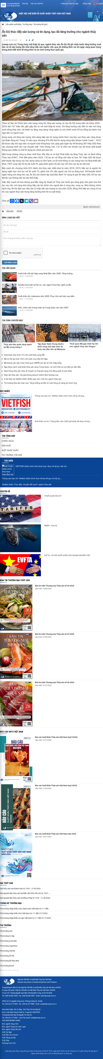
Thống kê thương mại (11, 903)
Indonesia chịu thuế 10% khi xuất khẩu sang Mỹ (24, 354)
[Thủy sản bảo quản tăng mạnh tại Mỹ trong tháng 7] (18, 333)
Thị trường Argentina (8, 946)
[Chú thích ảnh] (52, 87)
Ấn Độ (19, 211)
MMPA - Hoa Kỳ (50, 526)
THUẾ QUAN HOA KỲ (52, 496)
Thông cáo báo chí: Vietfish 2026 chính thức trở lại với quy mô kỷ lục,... (32, 478)
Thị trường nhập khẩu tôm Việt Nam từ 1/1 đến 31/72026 (24, 913)
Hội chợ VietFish (37, 4)
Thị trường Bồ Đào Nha (9, 961)
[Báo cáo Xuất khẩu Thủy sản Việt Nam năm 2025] (16, 855)
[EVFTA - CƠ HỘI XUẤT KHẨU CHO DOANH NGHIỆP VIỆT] (20, 565)
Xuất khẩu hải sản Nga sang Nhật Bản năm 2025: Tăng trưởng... (46, 273)
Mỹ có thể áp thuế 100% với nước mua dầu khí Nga (26, 358)
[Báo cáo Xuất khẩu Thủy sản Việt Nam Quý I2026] (16, 807)
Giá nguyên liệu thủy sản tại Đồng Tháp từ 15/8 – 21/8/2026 (25, 898)
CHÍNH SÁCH (8, 441)
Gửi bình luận (10, 262)
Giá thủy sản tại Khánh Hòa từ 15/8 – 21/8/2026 (20, 888)
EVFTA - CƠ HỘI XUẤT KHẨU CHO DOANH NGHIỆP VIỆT (67, 555)
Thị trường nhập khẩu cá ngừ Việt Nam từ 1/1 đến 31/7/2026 (25, 918)
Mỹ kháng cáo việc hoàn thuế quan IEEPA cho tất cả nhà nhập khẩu (33, 362)
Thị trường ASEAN (7, 951)
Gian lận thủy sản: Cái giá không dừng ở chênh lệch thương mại (31, 375)
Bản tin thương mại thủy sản (15, 580)
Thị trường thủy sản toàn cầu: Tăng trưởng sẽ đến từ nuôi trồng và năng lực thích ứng (40, 383)
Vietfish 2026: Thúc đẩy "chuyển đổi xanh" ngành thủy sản (27, 484)
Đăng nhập (86, 4)
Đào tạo (25, 4)
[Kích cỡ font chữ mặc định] (29, 40)
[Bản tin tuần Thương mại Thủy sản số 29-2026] (16, 656)
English (100, 4)
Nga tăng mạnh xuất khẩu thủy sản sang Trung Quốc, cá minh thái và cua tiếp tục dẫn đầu (42, 366)
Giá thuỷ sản (6, 883)
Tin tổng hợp (8, 436)
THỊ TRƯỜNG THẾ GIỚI (12, 455)
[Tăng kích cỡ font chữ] (32, 40)
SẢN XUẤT (6, 445)
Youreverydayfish (13, 4)
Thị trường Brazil (7, 966)
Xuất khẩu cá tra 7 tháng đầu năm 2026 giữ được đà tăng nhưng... (63, 421)
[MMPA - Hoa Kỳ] (20, 538)
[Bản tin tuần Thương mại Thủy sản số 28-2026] (16, 703)
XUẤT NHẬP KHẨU (10, 450)
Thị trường (5, 925)
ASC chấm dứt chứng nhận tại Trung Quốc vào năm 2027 (43, 307)
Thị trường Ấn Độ (7, 956)
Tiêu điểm (8, 460)
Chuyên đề (5, 491)
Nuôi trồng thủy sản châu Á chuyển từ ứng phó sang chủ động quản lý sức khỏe (38, 371)
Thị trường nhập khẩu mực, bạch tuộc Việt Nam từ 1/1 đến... (25, 909)
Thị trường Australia (8, 941)
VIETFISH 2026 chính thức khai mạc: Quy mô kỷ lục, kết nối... (41, 466)
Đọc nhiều (5, 391)
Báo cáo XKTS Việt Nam (11, 731)
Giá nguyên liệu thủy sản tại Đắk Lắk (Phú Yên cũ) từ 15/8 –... (25, 893)
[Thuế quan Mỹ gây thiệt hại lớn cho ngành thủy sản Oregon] (84, 333)
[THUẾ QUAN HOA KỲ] (20, 508)
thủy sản (10, 211)
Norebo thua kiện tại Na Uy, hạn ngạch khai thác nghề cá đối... (45, 284)
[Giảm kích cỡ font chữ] (27, 40)
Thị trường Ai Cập (7, 936)
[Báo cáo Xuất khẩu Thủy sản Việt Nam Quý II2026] (16, 759)
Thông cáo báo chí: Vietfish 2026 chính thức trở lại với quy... (60, 395)
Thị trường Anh (6, 931)
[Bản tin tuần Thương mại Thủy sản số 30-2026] (16, 608)
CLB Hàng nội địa (13, 6)
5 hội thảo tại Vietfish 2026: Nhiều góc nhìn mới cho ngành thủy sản (32, 379)
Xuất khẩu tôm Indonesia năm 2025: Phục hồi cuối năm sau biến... (47, 296)
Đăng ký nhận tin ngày (69, 4)
